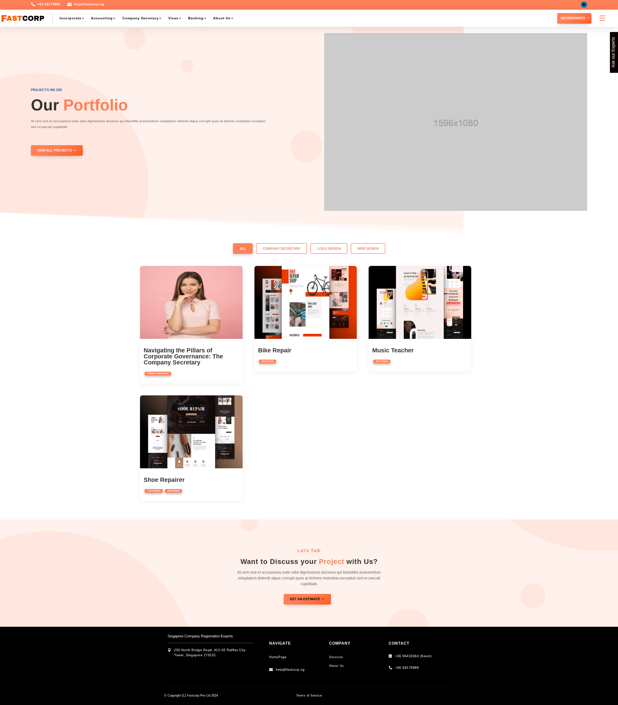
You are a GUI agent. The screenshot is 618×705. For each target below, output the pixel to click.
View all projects (54, 150)
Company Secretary (140, 18)
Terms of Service (309, 695)
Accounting (102, 18)
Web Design (368, 248)
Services (336, 657)
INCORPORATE (573, 18)
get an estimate (305, 599)
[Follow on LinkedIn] (584, 4)
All (242, 248)
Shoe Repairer (164, 479)
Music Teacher (393, 350)
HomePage (278, 657)
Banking (196, 18)
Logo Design (329, 248)
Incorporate (70, 18)
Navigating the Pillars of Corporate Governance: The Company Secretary (183, 356)
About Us (222, 18)
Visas (173, 18)
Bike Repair (274, 350)
